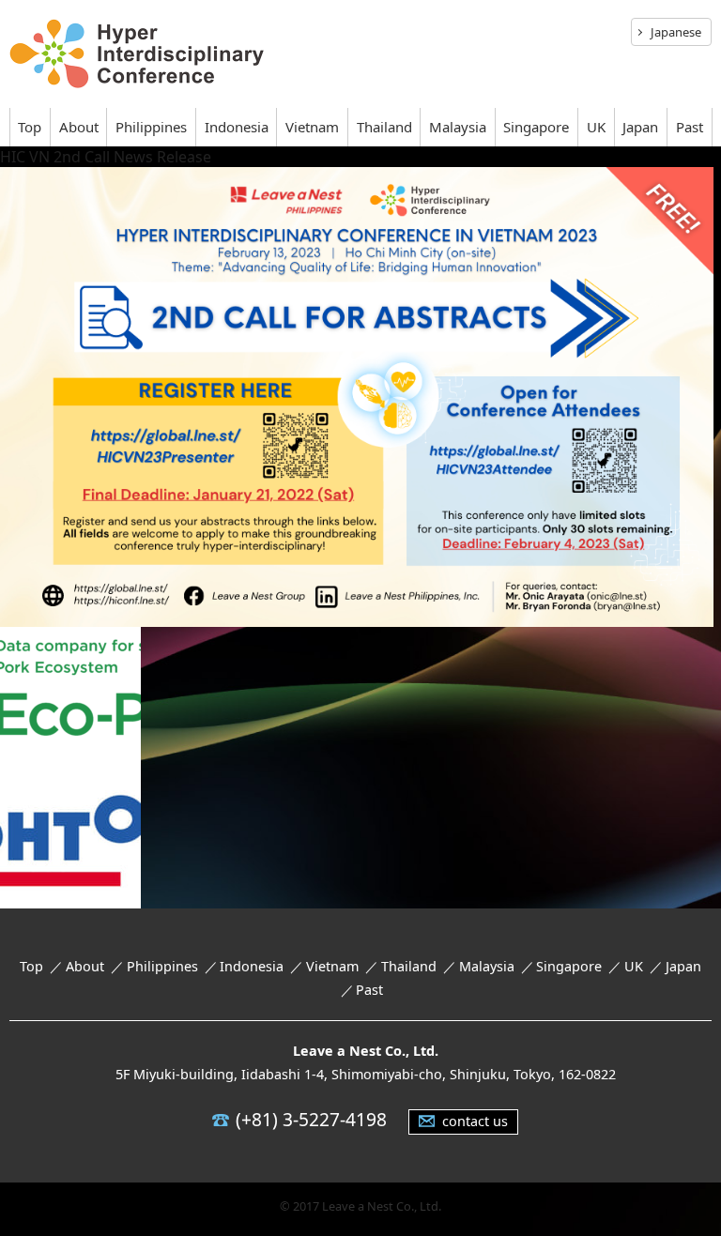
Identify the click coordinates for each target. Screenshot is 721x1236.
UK (596, 126)
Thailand (384, 126)
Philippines (151, 126)
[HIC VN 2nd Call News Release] (356, 613)
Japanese (676, 31)
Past (689, 126)
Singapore (536, 126)
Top (29, 126)
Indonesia (236, 126)
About (79, 126)
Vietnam (312, 126)
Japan (640, 126)
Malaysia (457, 126)
